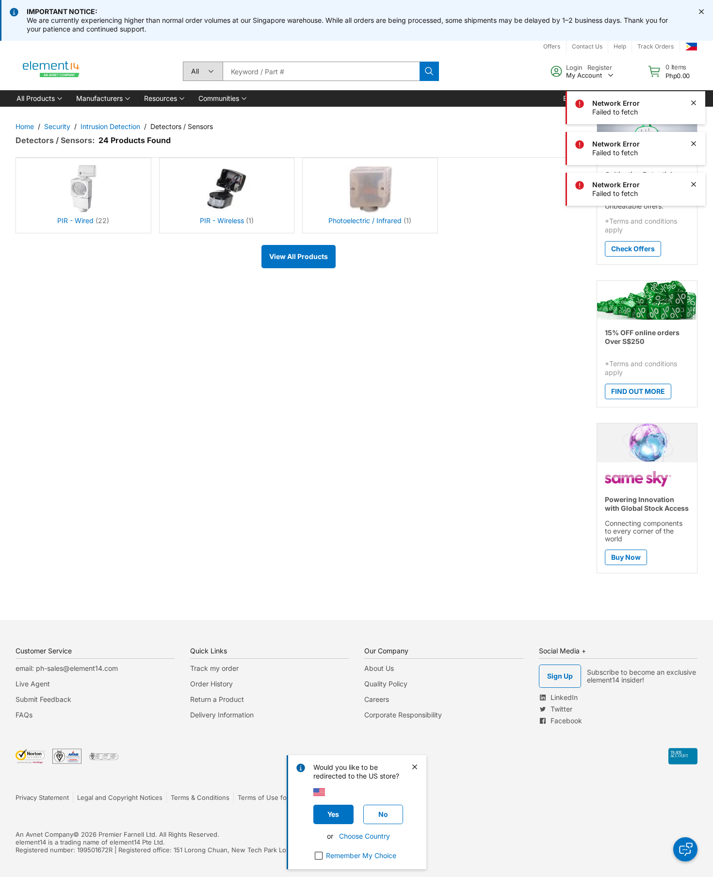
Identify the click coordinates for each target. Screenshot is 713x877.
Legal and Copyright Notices (119, 797)
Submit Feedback (43, 699)
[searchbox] (321, 71)
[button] (38, 98)
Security (57, 126)
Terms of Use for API (269, 797)
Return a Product (217, 699)
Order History (211, 684)
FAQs (24, 715)
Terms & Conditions (200, 797)
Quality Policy (385, 684)
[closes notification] (701, 11)
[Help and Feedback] (685, 849)
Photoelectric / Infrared (365, 220)
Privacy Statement (42, 797)
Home (25, 126)
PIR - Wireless (222, 220)
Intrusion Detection (110, 126)
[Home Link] (51, 71)
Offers (551, 46)
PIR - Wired (75, 220)
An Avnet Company (44, 834)
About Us (379, 668)
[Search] (429, 71)
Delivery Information (222, 715)
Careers (376, 699)
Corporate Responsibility (403, 715)
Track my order (214, 668)
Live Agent (33, 684)
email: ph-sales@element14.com (67, 668)
